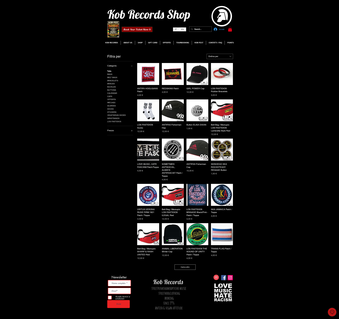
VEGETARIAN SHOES (116, 115)
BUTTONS (111, 90)
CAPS (109, 96)
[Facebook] (223, 277)
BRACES (111, 84)
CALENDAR (112, 93)
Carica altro (185, 267)
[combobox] (220, 56)
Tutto (109, 71)
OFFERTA (111, 99)
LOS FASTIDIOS (114, 121)
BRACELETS (112, 81)
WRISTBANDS (113, 118)
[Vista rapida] (148, 74)
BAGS (109, 74)
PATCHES (111, 103)
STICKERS (111, 112)
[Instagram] (230, 277)
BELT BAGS (112, 77)
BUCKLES (111, 87)
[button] (230, 29)
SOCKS (110, 109)
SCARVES (111, 106)
